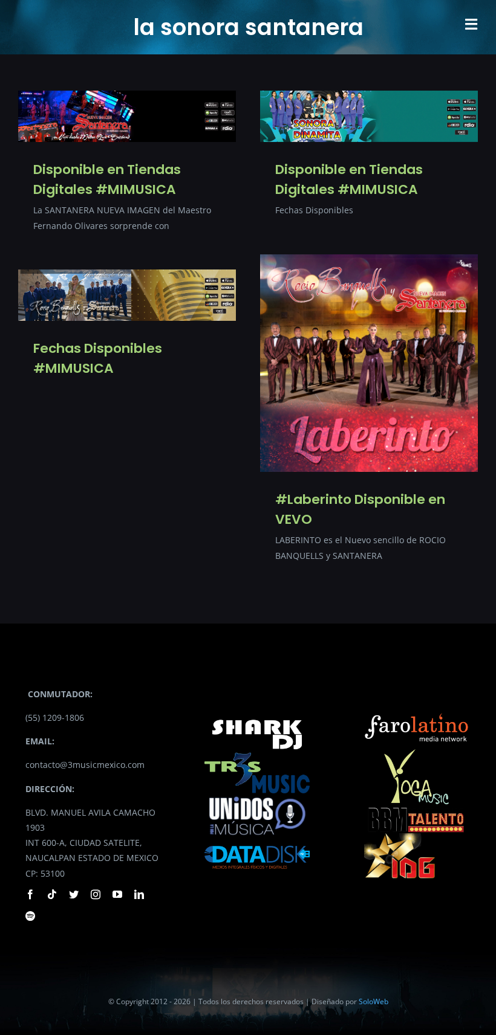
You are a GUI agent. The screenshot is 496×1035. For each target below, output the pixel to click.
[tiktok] (52, 894)
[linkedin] (139, 894)
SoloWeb (373, 1001)
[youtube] (117, 894)
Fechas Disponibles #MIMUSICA (97, 358)
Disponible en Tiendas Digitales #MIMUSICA (107, 179)
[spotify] (30, 916)
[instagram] (95, 894)
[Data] (256, 843)
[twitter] (74, 894)
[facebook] (30, 894)
